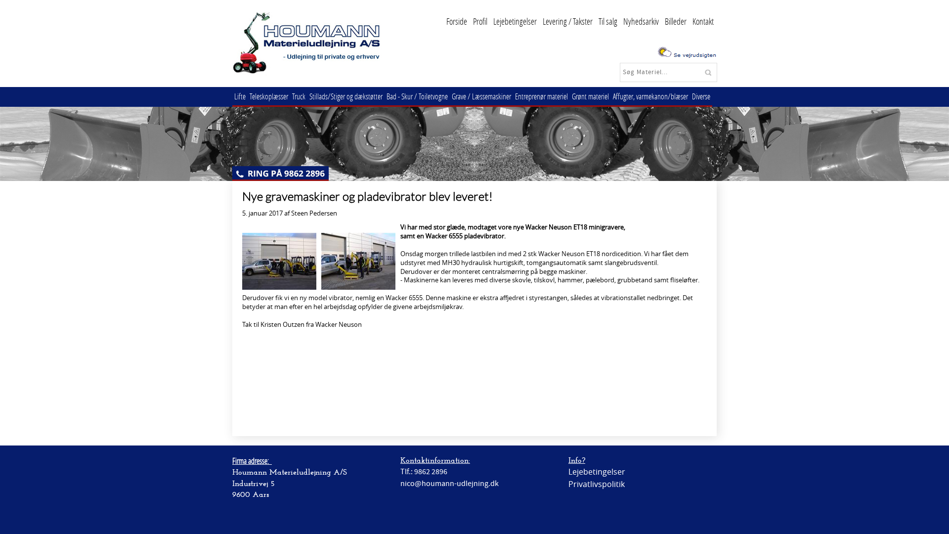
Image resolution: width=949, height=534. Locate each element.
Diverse (701, 96)
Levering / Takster (568, 21)
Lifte (240, 96)
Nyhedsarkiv (641, 21)
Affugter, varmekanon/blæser (650, 96)
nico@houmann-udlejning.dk (449, 484)
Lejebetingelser (515, 21)
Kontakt (703, 21)
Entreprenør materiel (541, 96)
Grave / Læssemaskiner (481, 96)
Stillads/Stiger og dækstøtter (346, 96)
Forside (456, 21)
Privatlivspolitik (596, 484)
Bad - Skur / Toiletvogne (417, 96)
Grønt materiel (590, 96)
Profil (480, 21)
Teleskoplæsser (269, 96)
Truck (298, 96)
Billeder (676, 21)
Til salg (608, 21)
